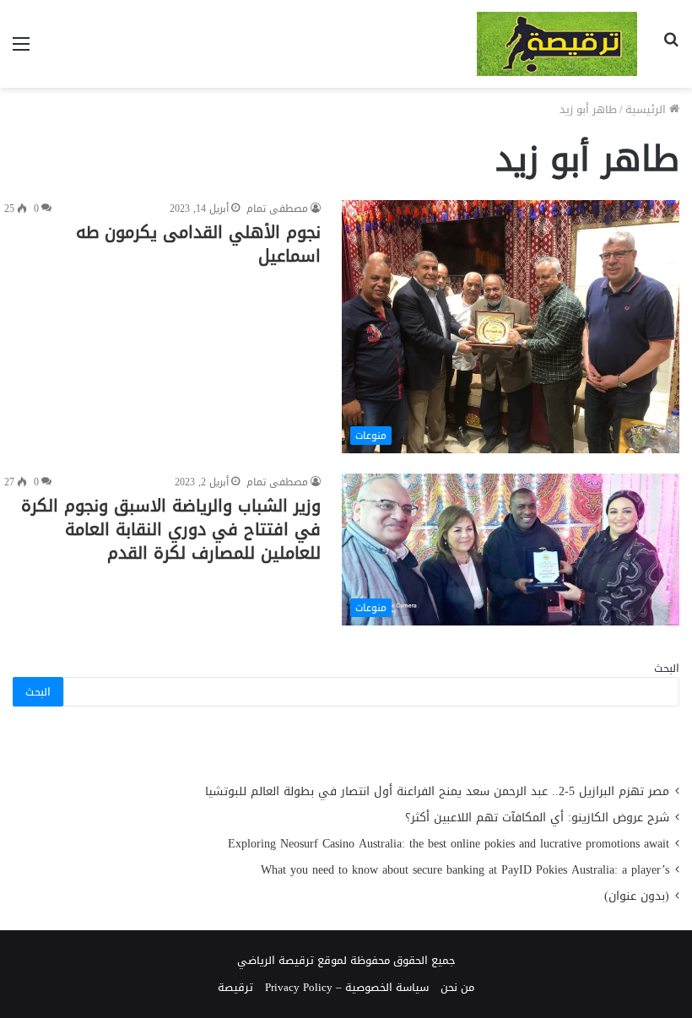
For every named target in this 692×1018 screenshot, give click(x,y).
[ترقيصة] (557, 44)
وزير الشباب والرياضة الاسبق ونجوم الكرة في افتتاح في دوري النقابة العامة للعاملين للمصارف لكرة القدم (171, 529)
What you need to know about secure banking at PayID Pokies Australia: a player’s (465, 869)
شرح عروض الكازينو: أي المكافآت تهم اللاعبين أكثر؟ (537, 817)
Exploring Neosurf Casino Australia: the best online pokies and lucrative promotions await (448, 843)
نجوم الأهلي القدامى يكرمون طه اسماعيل (198, 244)
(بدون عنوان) (636, 896)
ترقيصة (235, 987)
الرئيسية (647, 109)
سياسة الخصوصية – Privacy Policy (347, 987)
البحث (666, 668)
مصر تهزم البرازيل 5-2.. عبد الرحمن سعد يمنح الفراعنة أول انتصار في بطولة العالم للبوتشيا (437, 791)
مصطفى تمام (277, 208)
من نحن (457, 987)
